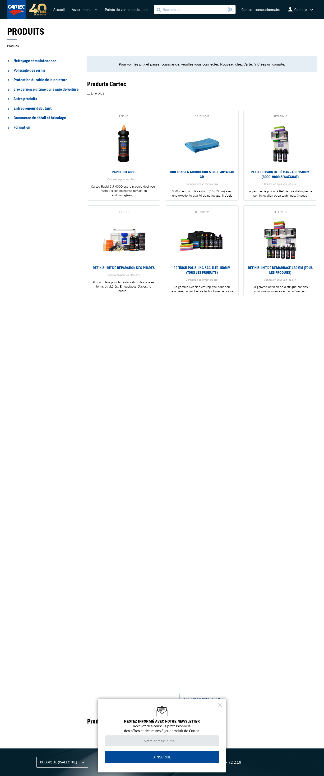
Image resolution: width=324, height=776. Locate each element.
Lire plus (97, 93)
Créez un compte (270, 64)
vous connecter (206, 64)
